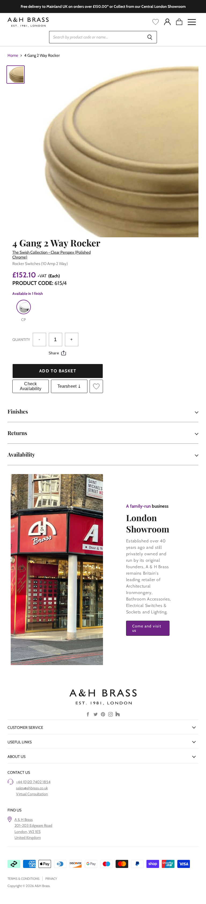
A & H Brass (23, 819)
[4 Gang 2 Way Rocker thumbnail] (15, 74)
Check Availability (30, 386)
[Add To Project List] (96, 386)
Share (54, 353)
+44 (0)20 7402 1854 (33, 781)
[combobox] (96, 37)
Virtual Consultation (32, 794)
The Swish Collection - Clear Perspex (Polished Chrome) (51, 254)
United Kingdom (27, 837)
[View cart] (179, 22)
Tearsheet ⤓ (69, 386)
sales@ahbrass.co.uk (32, 788)
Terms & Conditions (23, 879)
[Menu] (191, 22)
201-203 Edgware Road (33, 825)
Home (13, 55)
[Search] (150, 37)
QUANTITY (21, 339)
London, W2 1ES (27, 831)
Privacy (51, 879)
